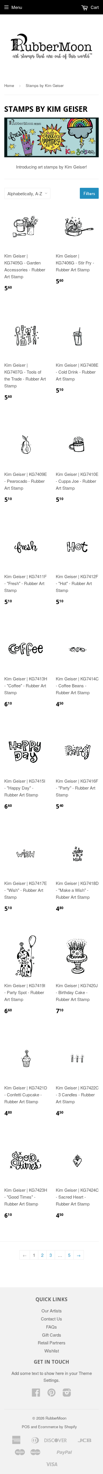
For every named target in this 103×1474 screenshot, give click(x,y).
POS (26, 1426)
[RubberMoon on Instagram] (67, 1394)
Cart (94, 7)
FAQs (51, 1327)
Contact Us (51, 1319)
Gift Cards (51, 1335)
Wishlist (51, 1351)
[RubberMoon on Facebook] (36, 1394)
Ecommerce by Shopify (57, 1426)
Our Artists (51, 1311)
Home (9, 85)
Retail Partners (52, 1342)
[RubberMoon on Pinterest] (51, 1394)
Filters (89, 193)
